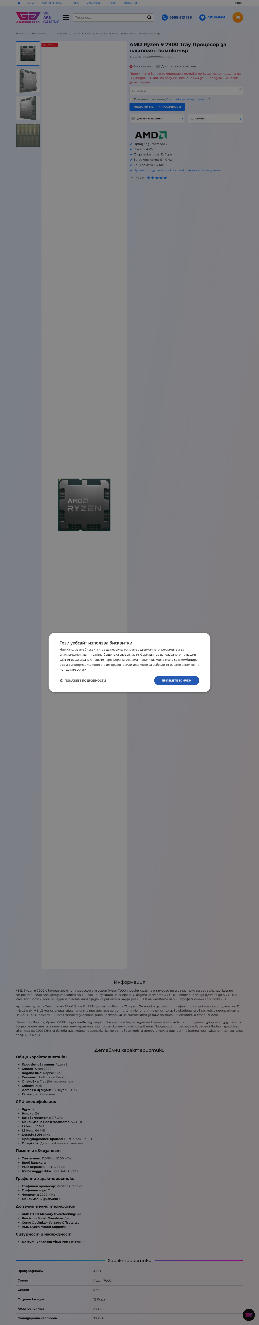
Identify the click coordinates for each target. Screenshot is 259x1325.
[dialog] (129, 662)
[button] (83, 680)
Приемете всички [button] (177, 680)
